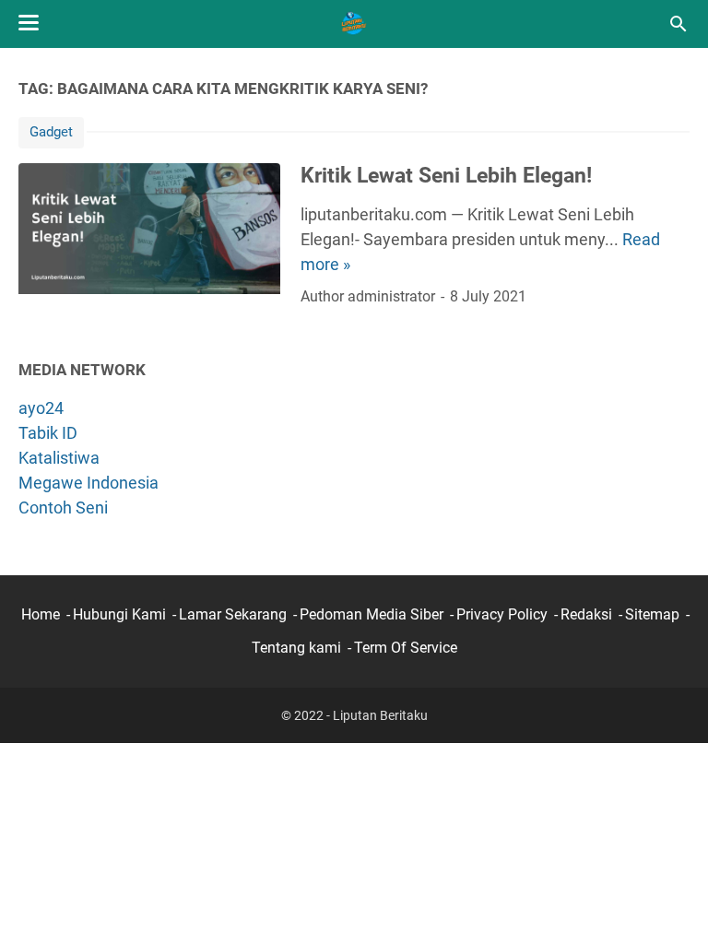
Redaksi (586, 614)
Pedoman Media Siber (371, 614)
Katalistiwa (59, 457)
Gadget (51, 132)
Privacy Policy (502, 614)
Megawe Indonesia (88, 482)
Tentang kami (296, 647)
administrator (391, 296)
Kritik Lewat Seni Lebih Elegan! (446, 175)
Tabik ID (47, 432)
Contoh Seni (63, 507)
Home (40, 614)
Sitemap (652, 614)
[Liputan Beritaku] (354, 24)
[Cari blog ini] (678, 24)
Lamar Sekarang (233, 614)
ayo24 (41, 408)
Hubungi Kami (119, 614)
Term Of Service (405, 647)
